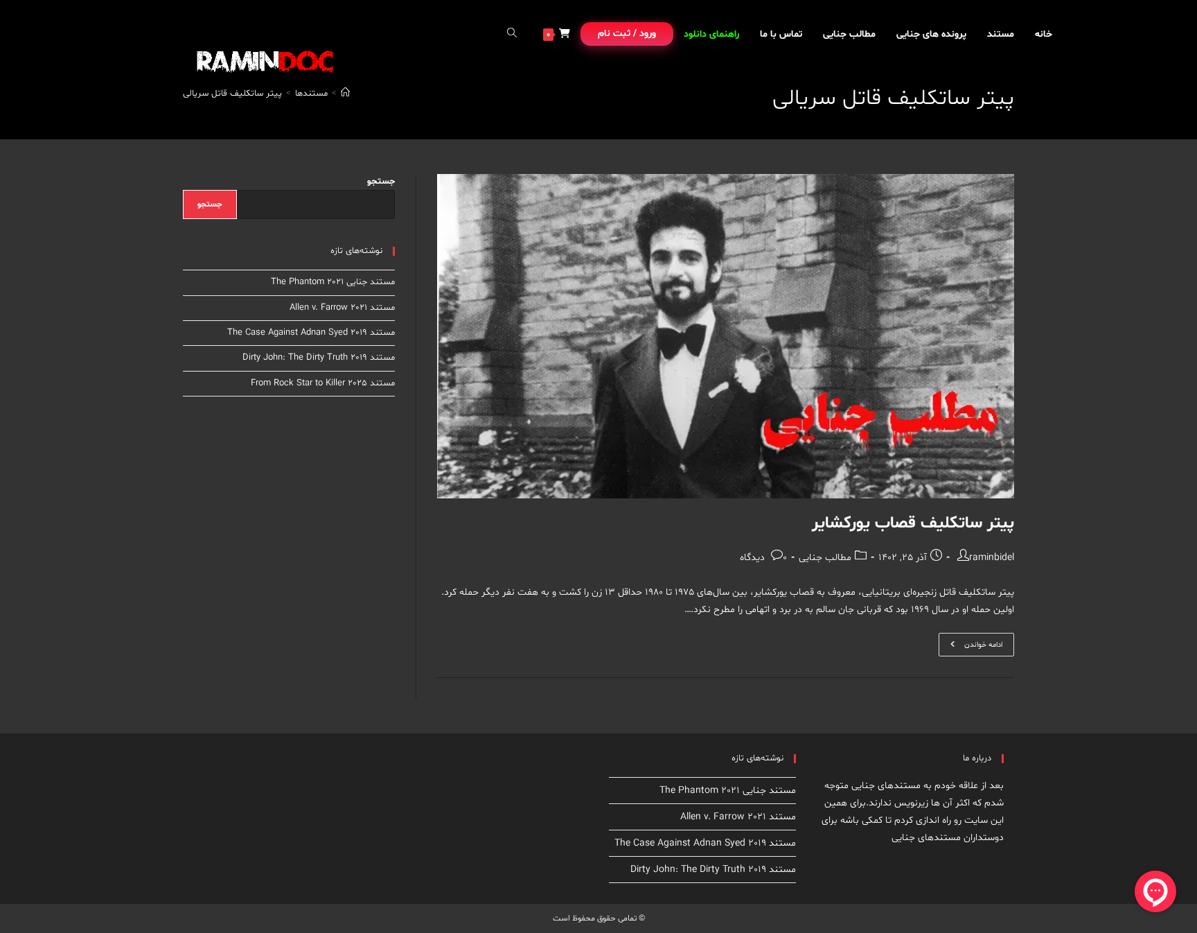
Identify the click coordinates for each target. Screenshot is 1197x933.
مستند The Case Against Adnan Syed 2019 (311, 332)
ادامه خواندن (970, 647)
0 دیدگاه (763, 557)
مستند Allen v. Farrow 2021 (342, 308)
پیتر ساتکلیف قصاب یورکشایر (913, 523)
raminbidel (991, 557)
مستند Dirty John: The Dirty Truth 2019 (318, 357)
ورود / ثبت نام (627, 33)
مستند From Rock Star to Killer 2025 (323, 383)
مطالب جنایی (825, 557)
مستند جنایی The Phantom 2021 (333, 282)
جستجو (381, 181)
